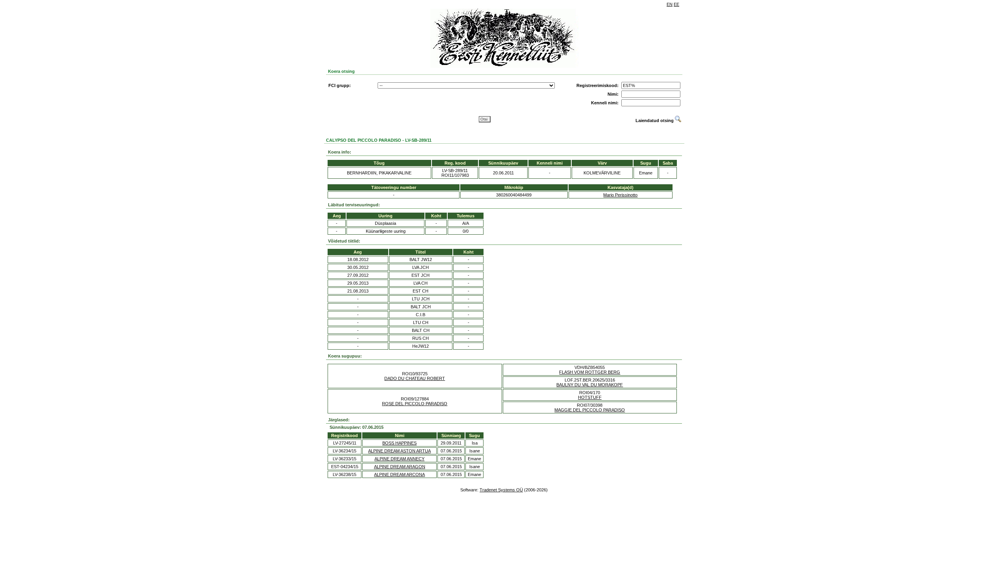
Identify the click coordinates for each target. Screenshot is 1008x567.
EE (676, 4)
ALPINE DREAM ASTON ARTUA (399, 450)
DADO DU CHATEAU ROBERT (414, 378)
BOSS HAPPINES (399, 443)
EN (670, 4)
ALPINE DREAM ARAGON (399, 466)
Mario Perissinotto (620, 195)
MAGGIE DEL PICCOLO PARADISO (589, 410)
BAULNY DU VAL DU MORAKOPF (589, 384)
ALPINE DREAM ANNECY (399, 458)
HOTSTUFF (590, 397)
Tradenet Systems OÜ (501, 489)
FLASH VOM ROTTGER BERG (589, 372)
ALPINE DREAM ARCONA (399, 474)
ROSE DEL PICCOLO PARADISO (414, 403)
